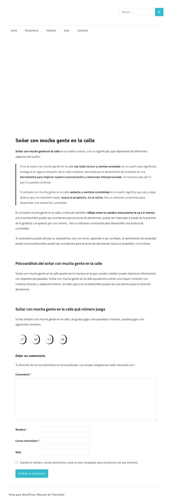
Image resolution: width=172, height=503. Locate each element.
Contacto (82, 30)
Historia (51, 30)
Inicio (14, 30)
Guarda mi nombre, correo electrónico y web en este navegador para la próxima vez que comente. (79, 462)
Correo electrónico (27, 441)
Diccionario (31, 30)
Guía (66, 30)
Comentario (23, 374)
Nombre (21, 429)
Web (18, 452)
